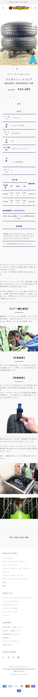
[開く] (3, 8)
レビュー (6, 615)
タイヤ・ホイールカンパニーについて (17, 598)
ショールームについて (11, 601)
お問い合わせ (8, 644)
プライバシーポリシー (11, 641)
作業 (4, 586)
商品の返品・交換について (13, 627)
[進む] (25, 68)
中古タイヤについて (10, 605)
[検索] (31, 8)
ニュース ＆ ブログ (10, 612)
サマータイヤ (8, 558)
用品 (4, 582)
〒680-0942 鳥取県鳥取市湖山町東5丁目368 (19, 669)
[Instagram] (13, 657)
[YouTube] (18, 657)
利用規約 (6, 638)
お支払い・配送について (12, 631)
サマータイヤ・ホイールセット (14, 561)
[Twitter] (8, 657)
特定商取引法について (11, 634)
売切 (19, 104)
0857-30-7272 (19, 671)
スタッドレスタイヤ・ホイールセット (17, 568)
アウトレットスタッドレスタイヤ (15, 579)
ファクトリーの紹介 (10, 608)
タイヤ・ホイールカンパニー (19, 666)
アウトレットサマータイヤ (13, 575)
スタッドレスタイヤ (10, 565)
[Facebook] (3, 657)
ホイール (6, 572)
